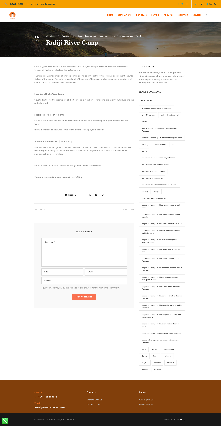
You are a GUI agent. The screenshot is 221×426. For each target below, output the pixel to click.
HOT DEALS (141, 15)
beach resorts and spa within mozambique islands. (162, 138)
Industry (145, 191)
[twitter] (182, 4)
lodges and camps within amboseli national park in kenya (162, 206)
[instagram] (186, 4)
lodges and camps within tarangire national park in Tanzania (162, 306)
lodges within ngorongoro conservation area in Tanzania (160, 341)
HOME (110, 15)
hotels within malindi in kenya (153, 171)
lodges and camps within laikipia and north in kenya (162, 224)
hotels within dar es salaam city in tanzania (159, 158)
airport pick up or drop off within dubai (157, 108)
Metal (144, 349)
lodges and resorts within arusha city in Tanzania (161, 333)
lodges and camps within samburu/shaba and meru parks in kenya (160, 278)
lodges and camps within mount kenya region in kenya (161, 250)
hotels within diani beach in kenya (155, 165)
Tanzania (65, 36)
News (155, 356)
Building (145, 144)
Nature (144, 356)
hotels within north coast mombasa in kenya (159, 185)
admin (52, 36)
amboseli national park (170, 115)
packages (167, 356)
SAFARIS (155, 15)
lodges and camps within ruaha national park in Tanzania (160, 259)
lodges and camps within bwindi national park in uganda (161, 215)
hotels (144, 151)
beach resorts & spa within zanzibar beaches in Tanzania (160, 129)
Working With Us (94, 399)
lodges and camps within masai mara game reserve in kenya (159, 241)
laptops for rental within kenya (154, 198)
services (157, 363)
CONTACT (183, 15)
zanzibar (157, 369)
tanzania (129, 36)
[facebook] (178, 4)
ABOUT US (169, 15)
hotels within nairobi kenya (152, 178)
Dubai (174, 144)
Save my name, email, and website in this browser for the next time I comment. (82, 287)
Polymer (145, 363)
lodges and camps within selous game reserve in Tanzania (100, 36)
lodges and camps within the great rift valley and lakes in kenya (161, 315)
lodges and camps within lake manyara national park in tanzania (161, 231)
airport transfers (148, 115)
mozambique (169, 349)
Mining (154, 349)
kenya (156, 191)
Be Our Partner (94, 404)
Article (144, 122)
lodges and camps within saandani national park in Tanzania (162, 269)
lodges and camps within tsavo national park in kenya (160, 325)
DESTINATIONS (125, 15)
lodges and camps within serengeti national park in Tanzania (162, 297)
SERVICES (196, 15)
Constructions (160, 144)
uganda (145, 369)
